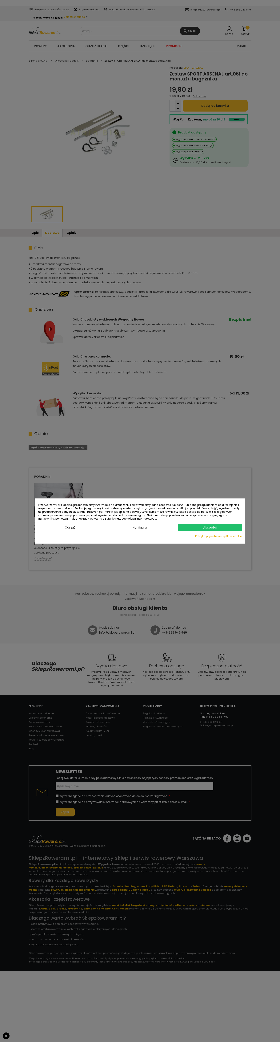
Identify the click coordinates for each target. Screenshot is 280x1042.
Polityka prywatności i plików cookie (218, 536)
